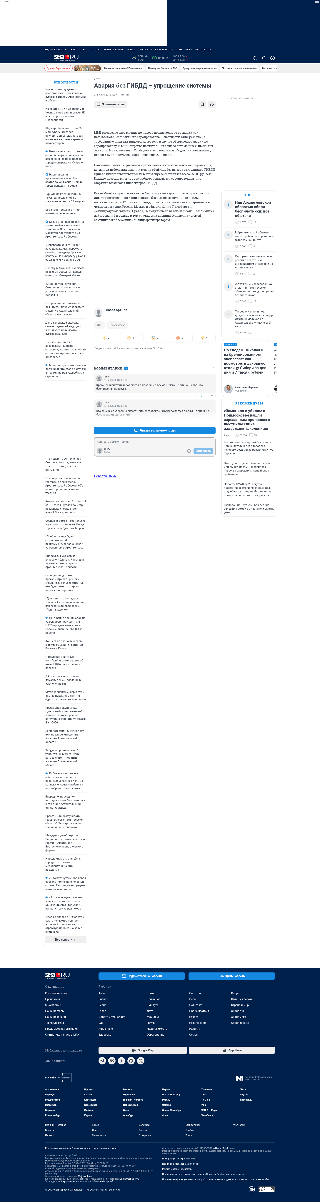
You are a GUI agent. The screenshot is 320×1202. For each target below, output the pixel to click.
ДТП (99, 325)
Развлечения (197, 1022)
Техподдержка (54, 1022)
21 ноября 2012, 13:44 (105, 94)
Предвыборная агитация (61, 1028)
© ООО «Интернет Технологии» (104, 1189)
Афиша (131, 49)
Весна (102, 1005)
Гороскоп (145, 49)
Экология (237, 1011)
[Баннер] (87, 68)
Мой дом (153, 1017)
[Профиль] (272, 58)
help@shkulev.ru (69, 1181)
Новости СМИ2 (105, 476)
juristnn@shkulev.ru (129, 1179)
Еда (101, 1022)
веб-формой (106, 1181)
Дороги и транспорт (112, 1017)
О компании (53, 1005)
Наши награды (54, 1011)
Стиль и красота (242, 999)
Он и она (195, 993)
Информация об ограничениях (178, 1158)
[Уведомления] (263, 58)
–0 (211, 395)
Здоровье (105, 1034)
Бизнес (103, 999)
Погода (94, 49)
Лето (150, 1011)
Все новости (66, 82)
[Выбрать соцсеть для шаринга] (212, 104)
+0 (200, 395)
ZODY (179, 49)
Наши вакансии (55, 1017)
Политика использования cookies (180, 1164)
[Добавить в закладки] (202, 104)
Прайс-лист (52, 999)
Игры (188, 49)
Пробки (161, 58)
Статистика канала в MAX (62, 1034)
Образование (155, 1034)
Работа (193, 1017)
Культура (153, 1005)
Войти (107, 452)
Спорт (235, 993)
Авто (102, 993)
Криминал (153, 999)
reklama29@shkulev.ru (224, 1148)
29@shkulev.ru (85, 1176)
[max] (131, 1060)
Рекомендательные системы (177, 1169)
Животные (106, 1028)
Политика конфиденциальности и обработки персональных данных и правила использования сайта (215, 1179)
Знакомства (77, 49)
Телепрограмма (113, 49)
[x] (140, 1060)
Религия (194, 1028)
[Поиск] (254, 58)
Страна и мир (240, 1005)
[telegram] (102, 1060)
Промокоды (203, 49)
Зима (150, 993)
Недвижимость (55, 49)
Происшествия (199, 1011)
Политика (195, 1005)
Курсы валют (164, 49)
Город (102, 1011)
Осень (193, 999)
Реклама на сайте (56, 993)
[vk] (112, 1060)
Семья (193, 1034)
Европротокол (117, 325)
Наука (151, 1022)
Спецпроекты (240, 1022)
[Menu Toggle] (47, 58)
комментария (113, 104)
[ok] (121, 1060)
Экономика (238, 1017)
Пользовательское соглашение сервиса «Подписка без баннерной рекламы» (203, 1174)
